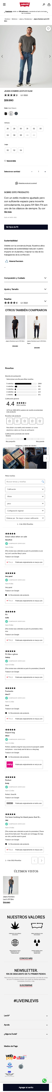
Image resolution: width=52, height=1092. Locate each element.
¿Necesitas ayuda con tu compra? (27, 183)
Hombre (7, 19)
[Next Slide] (47, 12)
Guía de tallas (11, 161)
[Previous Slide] (4, 12)
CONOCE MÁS (26, 958)
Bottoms (14, 19)
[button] (7, 128)
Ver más (8, 212)
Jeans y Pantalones (25, 19)
